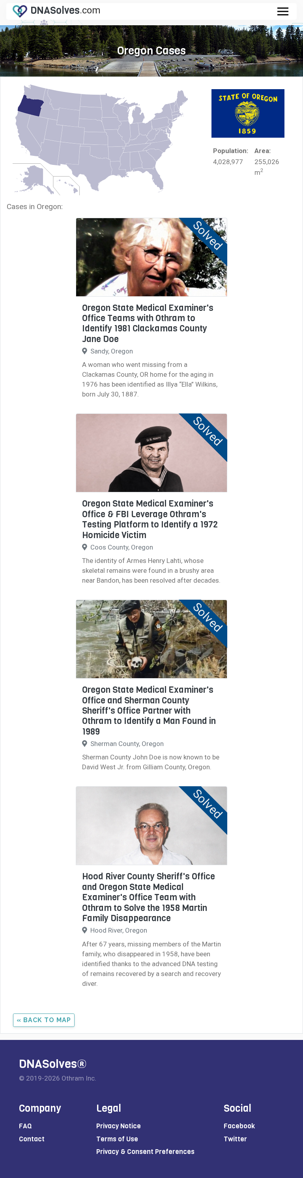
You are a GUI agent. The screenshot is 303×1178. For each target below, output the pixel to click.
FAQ (25, 1126)
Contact (32, 1139)
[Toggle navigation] (283, 11)
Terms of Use (117, 1139)
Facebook (239, 1126)
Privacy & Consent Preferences (145, 1151)
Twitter (235, 1139)
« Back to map (44, 1020)
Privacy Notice (118, 1126)
